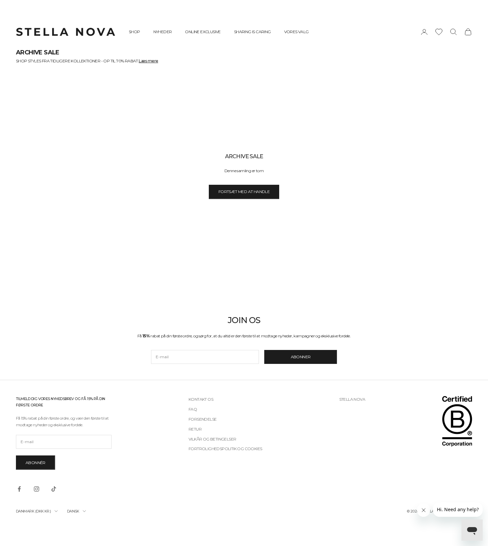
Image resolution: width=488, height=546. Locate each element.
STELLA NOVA (352, 399)
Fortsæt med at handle (244, 191)
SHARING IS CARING (252, 31)
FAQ (193, 409)
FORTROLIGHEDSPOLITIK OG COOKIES (225, 448)
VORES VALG (296, 31)
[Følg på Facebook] (19, 489)
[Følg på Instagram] (36, 489)
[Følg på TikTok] (53, 489)
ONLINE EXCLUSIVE (202, 31)
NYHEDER (162, 31)
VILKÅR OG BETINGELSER (212, 439)
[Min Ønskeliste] (439, 32)
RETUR (195, 429)
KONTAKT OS (201, 399)
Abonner (301, 356)
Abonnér (35, 462)
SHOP (134, 31)
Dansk (73, 511)
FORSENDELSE (202, 419)
